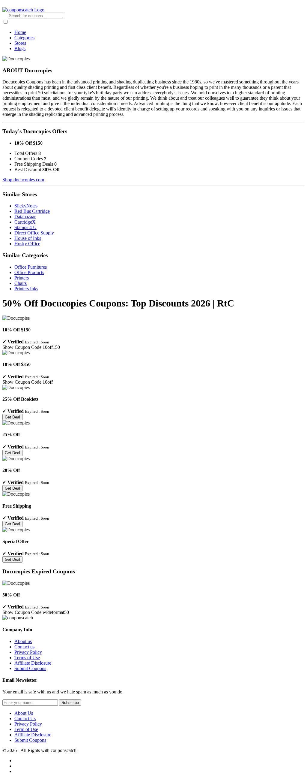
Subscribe (70, 702)
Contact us (24, 646)
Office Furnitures (30, 267)
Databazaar (25, 216)
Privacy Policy (28, 652)
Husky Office (27, 243)
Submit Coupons (30, 668)
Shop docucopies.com (23, 179)
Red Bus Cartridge (32, 211)
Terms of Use (27, 657)
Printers (21, 277)
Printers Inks (26, 288)
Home (20, 32)
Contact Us (25, 718)
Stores (20, 43)
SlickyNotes (25, 205)
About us (23, 641)
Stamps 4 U (25, 227)
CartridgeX (25, 222)
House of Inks (27, 238)
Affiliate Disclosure (32, 663)
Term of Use (26, 729)
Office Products (29, 272)
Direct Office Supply (34, 232)
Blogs (19, 48)
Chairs (20, 283)
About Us (23, 713)
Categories (24, 37)
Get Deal (12, 417)
